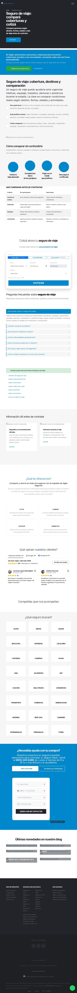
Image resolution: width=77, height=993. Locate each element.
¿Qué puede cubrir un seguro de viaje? (21, 311)
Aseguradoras (10, 892)
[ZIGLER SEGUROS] (7, 3)
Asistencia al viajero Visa (30, 923)
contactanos (38, 68)
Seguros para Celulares (29, 914)
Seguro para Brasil (14, 390)
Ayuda (29, 991)
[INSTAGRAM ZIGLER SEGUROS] (38, 946)
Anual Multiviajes (37, 257)
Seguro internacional (14, 382)
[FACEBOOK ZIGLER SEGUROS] (33, 946)
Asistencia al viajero (28, 921)
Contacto (36, 991)
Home (7, 10)
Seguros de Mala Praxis (59, 895)
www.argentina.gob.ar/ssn (38, 971)
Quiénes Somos (10, 895)
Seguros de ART (57, 892)
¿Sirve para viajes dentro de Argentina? (21, 349)
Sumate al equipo (11, 897)
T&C (43, 991)
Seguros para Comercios (60, 899)
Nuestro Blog (10, 899)
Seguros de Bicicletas (29, 919)
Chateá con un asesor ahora (20, 68)
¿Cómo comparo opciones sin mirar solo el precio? (26, 354)
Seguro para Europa (14, 393)
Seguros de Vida (40, 895)
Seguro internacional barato (16, 379)
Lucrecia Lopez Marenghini (23, 571)
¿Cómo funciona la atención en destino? (22, 343)
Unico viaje (18, 257)
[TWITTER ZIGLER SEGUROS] (43, 946)
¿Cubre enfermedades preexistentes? (21, 337)
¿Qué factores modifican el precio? (20, 332)
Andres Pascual (52, 571)
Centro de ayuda (10, 890)
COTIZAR (12, 40)
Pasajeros (12, 270)
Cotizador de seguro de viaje (17, 375)
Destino (12, 262)
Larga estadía (58, 257)
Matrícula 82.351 (50, 985)
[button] (31, 555)
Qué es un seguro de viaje (16, 397)
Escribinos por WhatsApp (53, 769)
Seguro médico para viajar (16, 386)
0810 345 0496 (25, 760)
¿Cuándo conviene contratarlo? (18, 326)
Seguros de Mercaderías (59, 897)
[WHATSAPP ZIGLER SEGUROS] (72, 988)
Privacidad (48, 991)
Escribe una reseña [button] (60, 562)
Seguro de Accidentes (59, 890)
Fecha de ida (33, 262)
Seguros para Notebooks (30, 916)
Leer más (12, 446)
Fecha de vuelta (53, 262)
